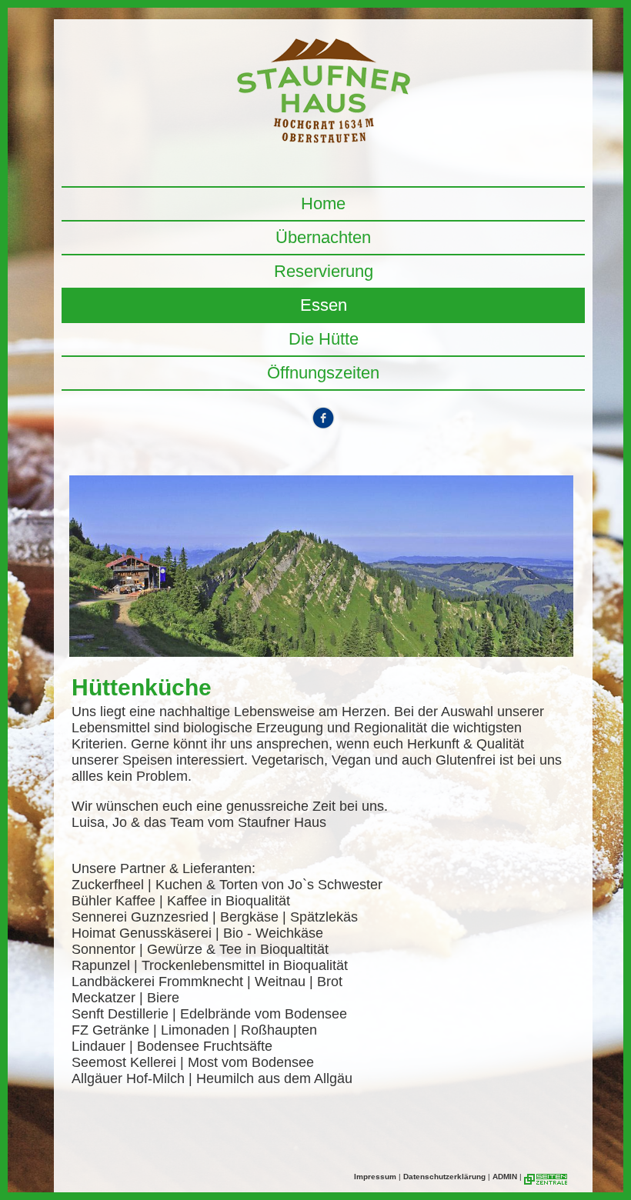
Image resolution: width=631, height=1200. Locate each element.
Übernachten (323, 237)
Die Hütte (324, 338)
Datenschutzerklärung (444, 1176)
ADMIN (504, 1176)
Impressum (375, 1176)
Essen (323, 305)
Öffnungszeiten (323, 372)
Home (323, 203)
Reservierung (323, 271)
